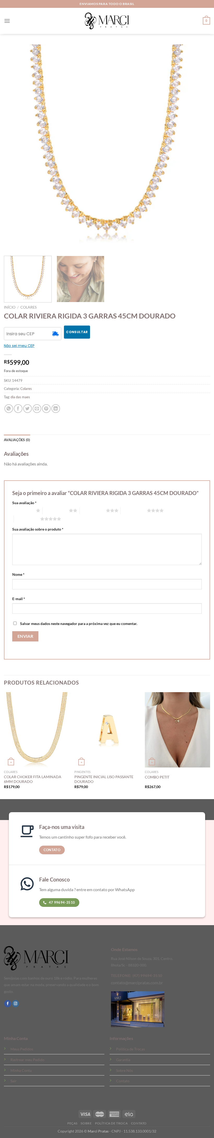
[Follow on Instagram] (15, 1003)
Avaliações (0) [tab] (17, 440)
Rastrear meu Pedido (27, 1059)
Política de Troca (111, 1123)
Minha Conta (21, 1070)
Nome (18, 574)
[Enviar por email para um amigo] (37, 408)
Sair (13, 1081)
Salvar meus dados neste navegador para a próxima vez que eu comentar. (78, 623)
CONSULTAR (77, 332)
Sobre (86, 1123)
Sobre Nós (124, 1070)
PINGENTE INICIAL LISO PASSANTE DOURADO (103, 779)
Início (9, 307)
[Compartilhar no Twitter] (27, 408)
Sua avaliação (24, 502)
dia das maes (20, 397)
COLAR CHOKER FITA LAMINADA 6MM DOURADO (32, 779)
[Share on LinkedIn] (55, 408)
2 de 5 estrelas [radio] (56, 510)
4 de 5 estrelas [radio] (134, 510)
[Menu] (7, 20)
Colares (28, 307)
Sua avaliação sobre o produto (37, 529)
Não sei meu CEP (19, 345)
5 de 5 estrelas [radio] (27, 519)
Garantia (123, 1059)
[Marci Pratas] (107, 21)
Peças (72, 1123)
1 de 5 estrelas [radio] (23, 510)
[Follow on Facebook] (7, 1003)
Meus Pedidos (21, 1049)
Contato (122, 1081)
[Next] (210, 745)
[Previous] (4, 745)
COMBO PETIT (157, 777)
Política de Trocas (130, 1049)
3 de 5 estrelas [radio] (93, 510)
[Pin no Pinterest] (46, 408)
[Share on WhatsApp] (8, 408)
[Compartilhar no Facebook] (18, 408)
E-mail (18, 598)
